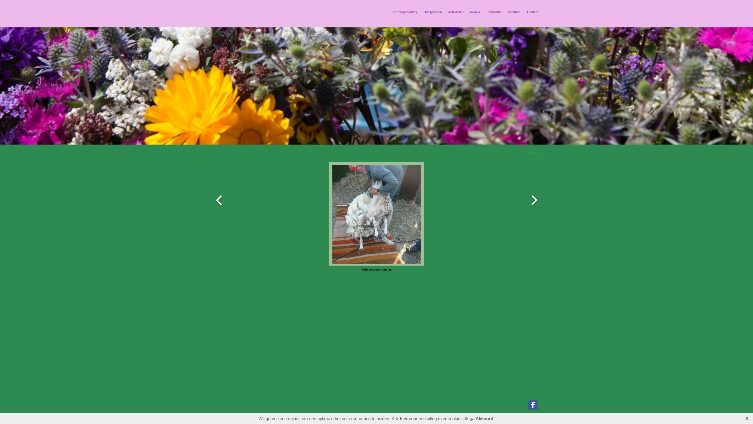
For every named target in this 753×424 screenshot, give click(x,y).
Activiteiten (456, 12)
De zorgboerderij (405, 12)
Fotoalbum (494, 12)
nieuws (475, 12)
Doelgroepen (433, 12)
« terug (533, 152)
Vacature (514, 12)
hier (404, 418)
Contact (532, 12)
